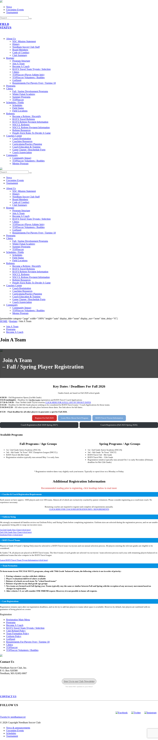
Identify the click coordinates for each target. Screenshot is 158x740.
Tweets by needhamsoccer (13, 717)
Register (10, 58)
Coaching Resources (22, 141)
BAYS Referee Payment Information (30, 122)
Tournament (12, 12)
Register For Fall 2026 (44, 418)
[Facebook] (121, 712)
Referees (10, 113)
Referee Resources (21, 130)
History (16, 44)
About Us (11, 38)
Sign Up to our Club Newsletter (79, 681)
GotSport (16, 80)
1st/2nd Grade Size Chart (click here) (15, 530)
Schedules (17, 105)
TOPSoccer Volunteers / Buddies (28, 77)
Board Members (20, 49)
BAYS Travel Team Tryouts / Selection (31, 69)
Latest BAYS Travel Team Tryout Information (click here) (24, 560)
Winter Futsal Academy (23, 94)
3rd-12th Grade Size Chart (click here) (16, 532)
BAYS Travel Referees (23, 119)
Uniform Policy (13, 636)
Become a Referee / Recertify (26, 116)
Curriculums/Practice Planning (27, 144)
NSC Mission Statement (24, 41)
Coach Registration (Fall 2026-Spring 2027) (39, 425)
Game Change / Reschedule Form (28, 149)
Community (12, 155)
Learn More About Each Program (74, 418)
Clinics (15, 72)
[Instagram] (150, 712)
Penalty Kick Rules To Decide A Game (31, 133)
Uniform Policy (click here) (11, 535)
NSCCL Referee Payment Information (31, 127)
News (9, 7)
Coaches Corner (14, 135)
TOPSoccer (18, 99)
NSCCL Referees (20, 124)
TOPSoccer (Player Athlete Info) (28, 74)
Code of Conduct (20, 52)
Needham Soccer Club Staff (26, 47)
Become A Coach (20, 66)
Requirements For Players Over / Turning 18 (34, 83)
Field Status (18, 108)
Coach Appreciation (22, 152)
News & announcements (18, 727)
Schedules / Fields (15, 102)
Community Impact (21, 158)
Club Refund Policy (16, 630)
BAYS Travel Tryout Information (109, 418)
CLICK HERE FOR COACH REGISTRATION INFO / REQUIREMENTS (79, 509)
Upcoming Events (15, 9)
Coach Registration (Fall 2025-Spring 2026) (118, 425)
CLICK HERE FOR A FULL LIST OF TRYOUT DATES (68, 402)
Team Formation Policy (17, 633)
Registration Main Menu (18, 619)
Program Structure (21, 61)
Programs (10, 86)
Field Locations (19, 110)
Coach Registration (21, 138)
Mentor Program (20, 163)
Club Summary (19, 55)
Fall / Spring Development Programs (30, 91)
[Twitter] (136, 712)
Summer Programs (21, 97)
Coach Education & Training (26, 147)
